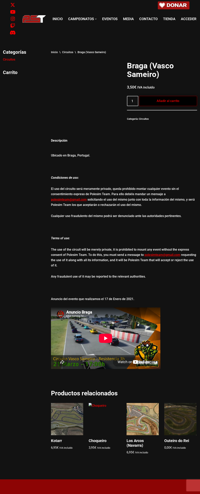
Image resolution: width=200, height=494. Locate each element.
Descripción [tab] (59, 140)
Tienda (169, 19)
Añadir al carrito (168, 101)
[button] (96, 19)
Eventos (110, 19)
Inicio (58, 19)
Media (128, 19)
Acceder (188, 19)
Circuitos (9, 59)
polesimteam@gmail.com (69, 199)
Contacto (148, 19)
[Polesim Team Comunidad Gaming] (34, 19)
